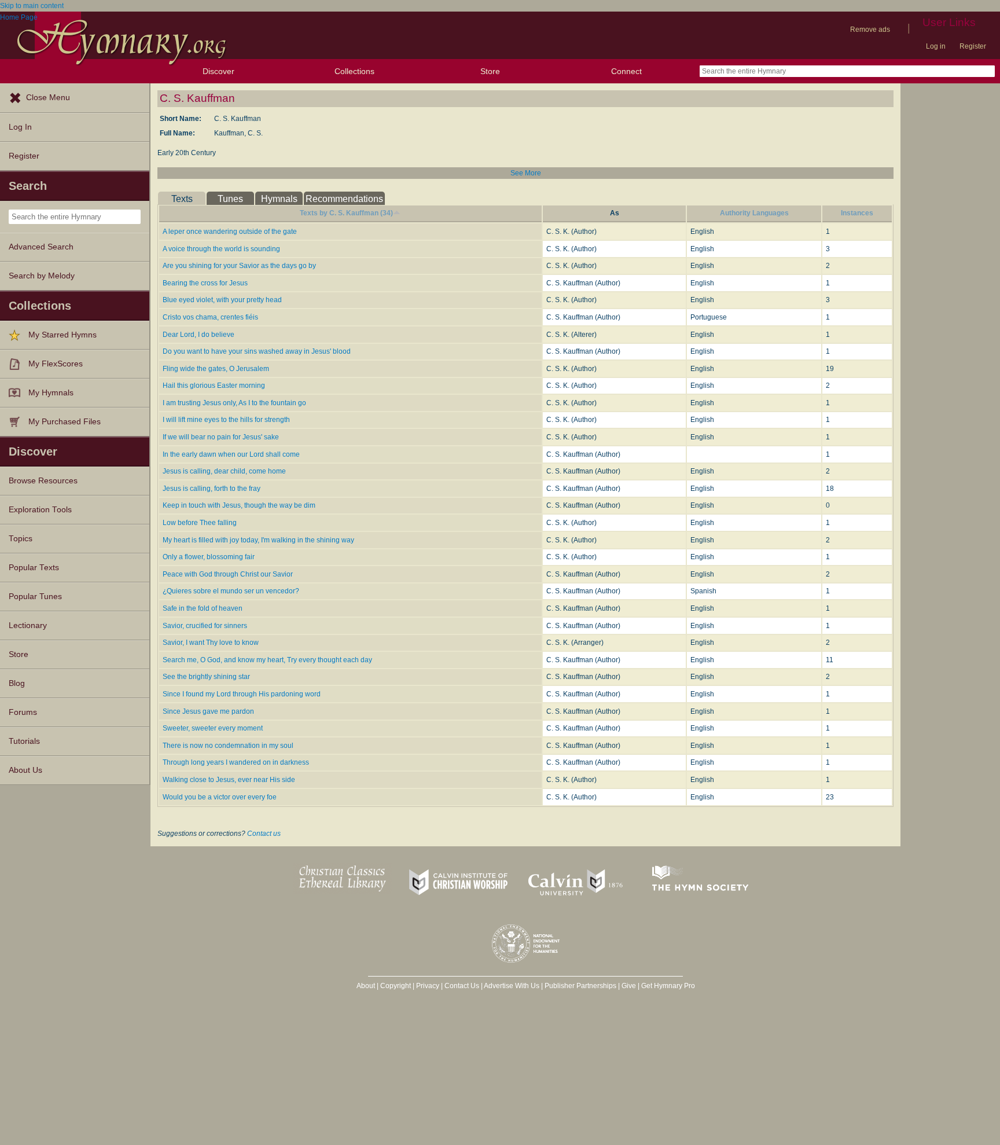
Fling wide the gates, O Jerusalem (216, 369)
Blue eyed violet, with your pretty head (222, 300)
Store (490, 71)
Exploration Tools (40, 509)
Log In (20, 127)
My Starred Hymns (62, 335)
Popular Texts (34, 567)
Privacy (427, 986)
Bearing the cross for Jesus (205, 283)
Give (629, 986)
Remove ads (870, 29)
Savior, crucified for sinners (205, 626)
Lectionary (28, 625)
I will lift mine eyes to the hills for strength (226, 420)
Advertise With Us (511, 986)
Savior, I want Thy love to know (211, 642)
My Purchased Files (64, 421)
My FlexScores (55, 363)
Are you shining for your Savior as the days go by (239, 266)
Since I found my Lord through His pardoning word (242, 694)
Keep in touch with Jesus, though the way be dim (239, 505)
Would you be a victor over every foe (220, 797)
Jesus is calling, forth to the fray (211, 489)
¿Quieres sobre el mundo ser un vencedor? (231, 591)
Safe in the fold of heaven (202, 608)
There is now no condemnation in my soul (228, 746)
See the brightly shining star (206, 677)
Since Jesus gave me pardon (208, 711)
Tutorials (24, 741)
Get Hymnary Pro (668, 986)
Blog (17, 683)
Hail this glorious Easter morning (214, 385)
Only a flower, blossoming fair (209, 557)
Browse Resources (43, 480)
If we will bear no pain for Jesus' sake (221, 437)
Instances (857, 213)
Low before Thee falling (200, 523)
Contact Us (461, 986)
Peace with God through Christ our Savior (228, 574)
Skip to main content (32, 6)
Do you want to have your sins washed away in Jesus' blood (257, 351)
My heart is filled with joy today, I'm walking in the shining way (258, 540)
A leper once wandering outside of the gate (230, 231)
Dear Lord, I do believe (198, 335)
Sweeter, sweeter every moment (213, 728)
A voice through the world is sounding (221, 249)
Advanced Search (41, 247)
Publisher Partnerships (580, 986)
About (365, 986)
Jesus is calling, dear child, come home (224, 471)
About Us (25, 770)
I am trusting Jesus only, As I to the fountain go (234, 403)
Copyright (395, 986)
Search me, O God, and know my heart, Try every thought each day (267, 660)
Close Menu (48, 97)
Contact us (264, 834)
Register (972, 46)
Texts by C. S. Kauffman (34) (346, 213)
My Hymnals (50, 392)
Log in (936, 46)
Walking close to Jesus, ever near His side (229, 780)
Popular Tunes (35, 596)
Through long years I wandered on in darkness (236, 762)
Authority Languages (754, 213)
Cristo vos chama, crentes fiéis (210, 317)
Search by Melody (42, 275)
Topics (20, 538)
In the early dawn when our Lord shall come (231, 454)
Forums (23, 712)
